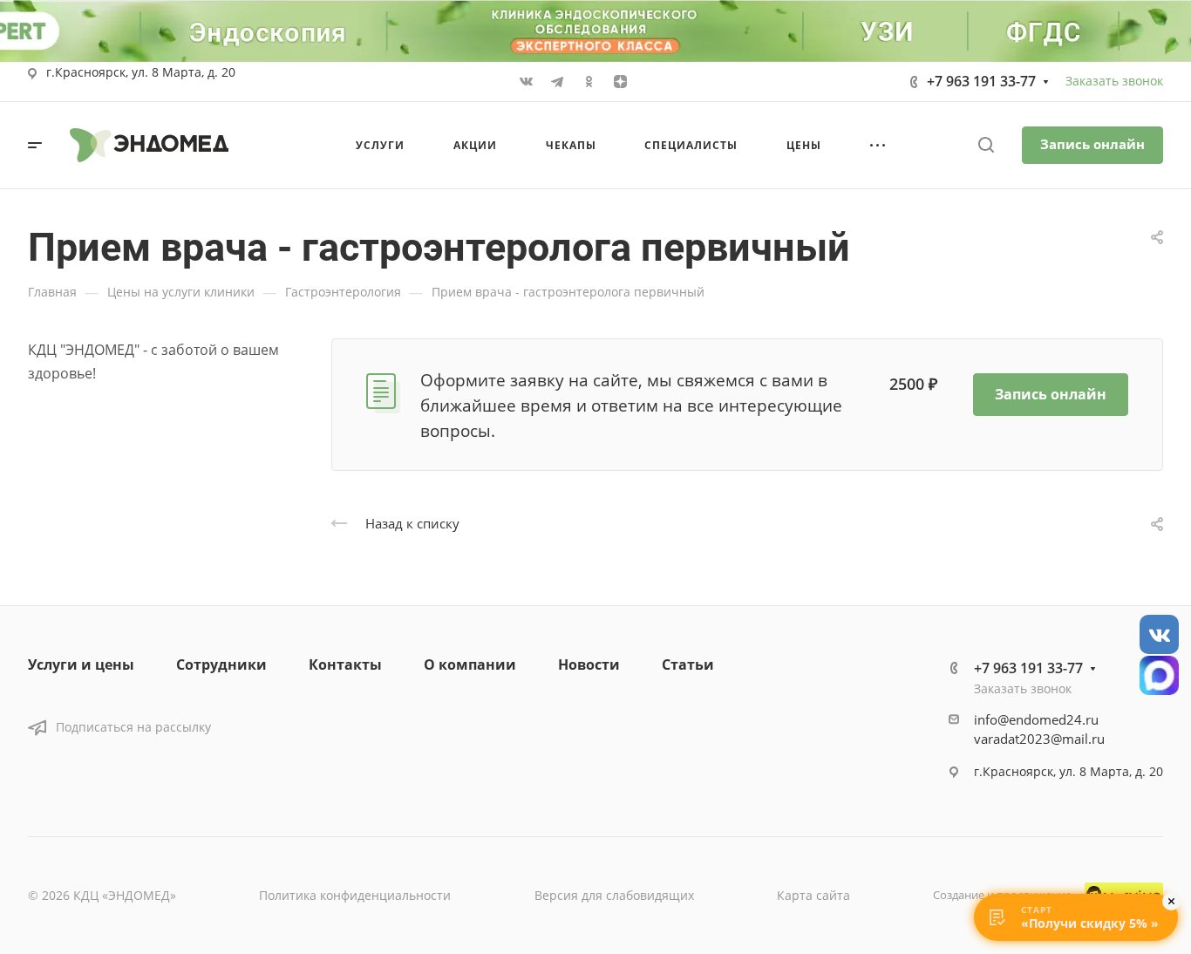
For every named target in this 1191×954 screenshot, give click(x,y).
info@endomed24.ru (1036, 719)
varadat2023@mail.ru (1039, 738)
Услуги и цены (81, 664)
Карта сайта (813, 895)
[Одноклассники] (588, 82)
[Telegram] (557, 82)
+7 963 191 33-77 (981, 81)
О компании (470, 664)
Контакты (345, 664)
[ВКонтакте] (525, 82)
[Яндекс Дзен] (620, 82)
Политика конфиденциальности (355, 895)
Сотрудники (221, 664)
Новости (589, 664)
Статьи (688, 664)
